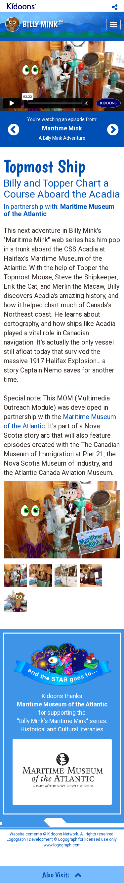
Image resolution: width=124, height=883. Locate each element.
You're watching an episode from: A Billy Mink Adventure (62, 129)
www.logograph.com (62, 845)
